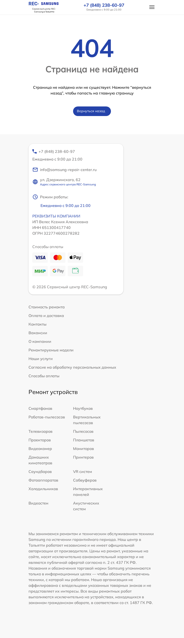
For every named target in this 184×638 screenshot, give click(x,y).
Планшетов (83, 440)
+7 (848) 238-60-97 (104, 5)
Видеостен (38, 503)
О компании (40, 341)
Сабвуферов (85, 480)
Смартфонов (40, 408)
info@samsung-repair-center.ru (68, 169)
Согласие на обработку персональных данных (72, 367)
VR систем (82, 471)
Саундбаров (40, 471)
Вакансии (38, 332)
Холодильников (43, 488)
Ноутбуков (83, 408)
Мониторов (83, 448)
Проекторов (40, 440)
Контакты (37, 324)
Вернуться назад (91, 111)
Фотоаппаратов (43, 480)
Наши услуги (41, 358)
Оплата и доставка (46, 315)
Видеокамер (40, 448)
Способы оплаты (44, 375)
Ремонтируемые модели (51, 350)
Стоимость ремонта (47, 307)
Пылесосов (83, 431)
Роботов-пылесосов (47, 417)
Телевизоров (40, 431)
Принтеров (83, 457)
